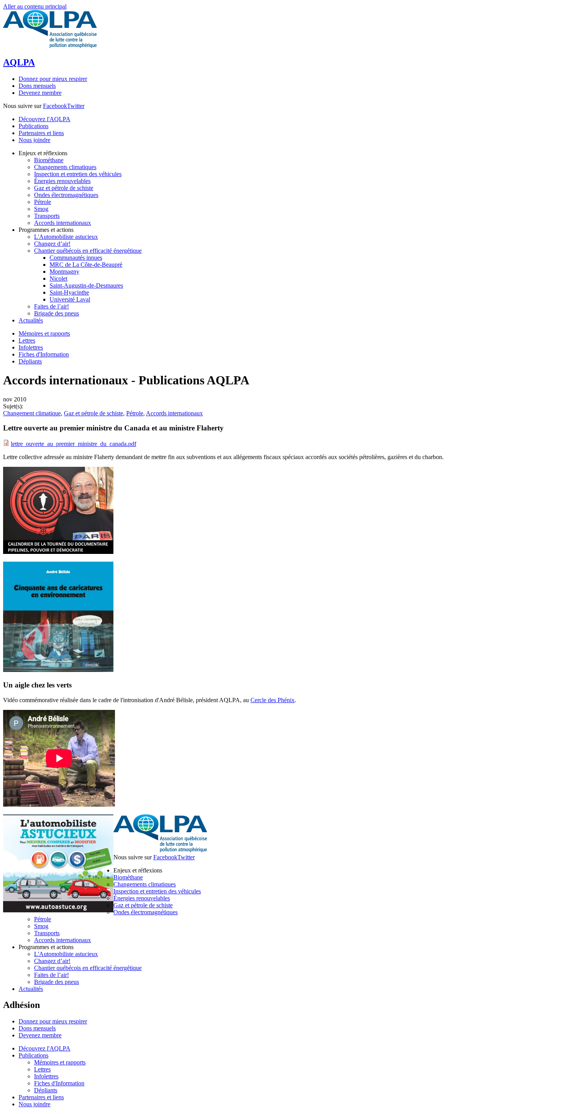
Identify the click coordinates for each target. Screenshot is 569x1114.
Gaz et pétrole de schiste (93, 413)
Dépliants (30, 361)
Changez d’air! (52, 961)
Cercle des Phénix (272, 700)
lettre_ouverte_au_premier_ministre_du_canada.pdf (73, 443)
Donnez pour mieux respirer (53, 78)
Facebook (55, 106)
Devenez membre (40, 92)
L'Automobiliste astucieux (66, 954)
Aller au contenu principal (35, 6)
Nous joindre (34, 140)
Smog (41, 926)
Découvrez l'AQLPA (44, 119)
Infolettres (31, 347)
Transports (47, 933)
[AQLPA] (50, 46)
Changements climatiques (144, 884)
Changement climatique (32, 413)
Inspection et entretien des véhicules (157, 891)
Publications (33, 126)
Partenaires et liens (41, 133)
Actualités (31, 988)
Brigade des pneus (56, 982)
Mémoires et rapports (44, 333)
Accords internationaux (174, 413)
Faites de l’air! (51, 975)
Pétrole (134, 413)
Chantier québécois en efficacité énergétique (88, 968)
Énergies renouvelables (141, 898)
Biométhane (128, 877)
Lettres (27, 340)
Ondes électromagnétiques (145, 912)
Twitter (75, 106)
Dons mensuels (37, 85)
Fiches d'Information (44, 354)
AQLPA (19, 62)
